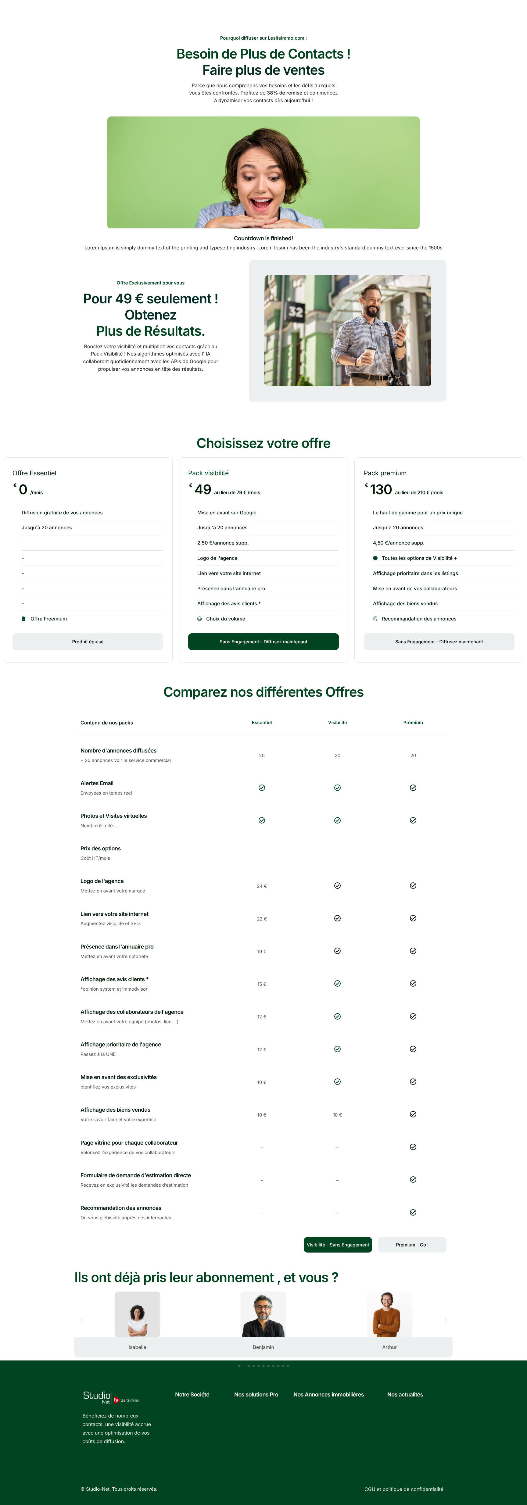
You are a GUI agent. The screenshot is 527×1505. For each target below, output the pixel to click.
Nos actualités (405, 1395)
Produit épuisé (87, 642)
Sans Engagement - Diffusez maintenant (263, 642)
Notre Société (192, 1395)
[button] (81, 1320)
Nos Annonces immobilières (328, 1395)
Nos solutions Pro (256, 1395)
